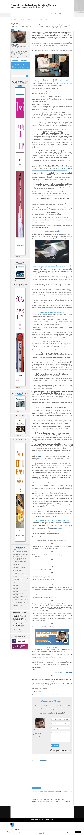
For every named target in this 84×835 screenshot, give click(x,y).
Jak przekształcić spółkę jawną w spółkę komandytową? (20, 616)
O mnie (22, 15)
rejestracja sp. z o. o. (17, 605)
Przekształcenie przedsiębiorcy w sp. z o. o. (20, 575)
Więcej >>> (42, 833)
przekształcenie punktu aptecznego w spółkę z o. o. (20, 578)
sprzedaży (40, 456)
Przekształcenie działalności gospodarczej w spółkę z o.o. (33, 5)
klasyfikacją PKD (36, 154)
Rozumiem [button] (78, 832)
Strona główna (14, 15)
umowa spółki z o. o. (17, 607)
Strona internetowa (48, 772)
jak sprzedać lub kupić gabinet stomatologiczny (19, 559)
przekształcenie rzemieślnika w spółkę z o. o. (19, 584)
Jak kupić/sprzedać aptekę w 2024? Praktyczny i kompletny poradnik (20, 631)
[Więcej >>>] (13, 29)
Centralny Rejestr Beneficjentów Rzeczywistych (20, 552)
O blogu (29, 15)
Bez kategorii (15, 549)
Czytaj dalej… (57, 694)
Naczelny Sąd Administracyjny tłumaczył (62, 649)
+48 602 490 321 (38, 733)
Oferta (46, 15)
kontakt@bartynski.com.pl (39, 736)
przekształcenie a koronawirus (19, 561)
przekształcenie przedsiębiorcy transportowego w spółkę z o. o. (19, 572)
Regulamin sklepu (65, 809)
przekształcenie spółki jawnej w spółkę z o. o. (19, 594)
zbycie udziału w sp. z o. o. (18, 608)
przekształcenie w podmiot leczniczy (20, 599)
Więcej (17, 57)
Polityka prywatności (65, 807)
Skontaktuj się (54, 13)
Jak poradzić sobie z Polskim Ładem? (20, 554)
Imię (45, 765)
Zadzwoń (19, 822)
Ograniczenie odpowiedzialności (67, 808)
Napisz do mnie (14, 822)
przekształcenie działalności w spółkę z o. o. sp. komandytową (19, 566)
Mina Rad (60, 672)
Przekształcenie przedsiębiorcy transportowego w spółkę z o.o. (52, 680)
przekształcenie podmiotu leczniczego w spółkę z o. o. (18, 569)
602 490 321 (20, 64)
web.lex (51, 819)
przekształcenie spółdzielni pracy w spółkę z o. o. (20, 587)
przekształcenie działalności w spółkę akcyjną (19, 563)
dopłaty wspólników (55, 238)
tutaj (63, 134)
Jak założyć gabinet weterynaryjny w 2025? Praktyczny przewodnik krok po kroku (19, 620)
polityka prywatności (66, 751)
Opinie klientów (38, 15)
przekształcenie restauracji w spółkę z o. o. (20, 581)
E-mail (45, 768)
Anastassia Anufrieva (67, 672)
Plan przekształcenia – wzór (22, 623)
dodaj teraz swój (43, 760)
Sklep (61, 13)
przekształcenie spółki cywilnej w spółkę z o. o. (20, 590)
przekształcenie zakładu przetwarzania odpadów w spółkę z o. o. (20, 602)
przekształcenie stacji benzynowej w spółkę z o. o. (20, 597)
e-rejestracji (59, 528)
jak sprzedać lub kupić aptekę (19, 556)
